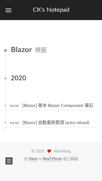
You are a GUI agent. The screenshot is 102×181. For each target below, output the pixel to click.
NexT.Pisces (52, 159)
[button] (8, 10)
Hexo (33, 159)
